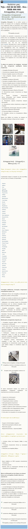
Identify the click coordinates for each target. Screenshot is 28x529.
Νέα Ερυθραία (5, 241)
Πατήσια (4, 265)
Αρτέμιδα (4, 196)
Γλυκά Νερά (4, 200)
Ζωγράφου (4, 256)
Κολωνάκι (4, 259)
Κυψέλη (3, 261)
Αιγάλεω (4, 183)
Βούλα (3, 218)
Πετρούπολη (4, 192)
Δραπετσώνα (5, 271)
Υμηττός (4, 269)
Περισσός (4, 245)
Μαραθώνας (4, 205)
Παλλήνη (4, 209)
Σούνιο (3, 228)
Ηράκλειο (4, 235)
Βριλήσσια (4, 231)
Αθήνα (3, 250)
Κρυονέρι (4, 237)
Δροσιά (3, 233)
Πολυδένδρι (4, 246)
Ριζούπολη (4, 267)
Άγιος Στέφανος (5, 230)
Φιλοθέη (4, 248)
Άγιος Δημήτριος (5, 215)
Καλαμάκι (4, 222)
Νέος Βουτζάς (5, 207)
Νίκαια (3, 274)
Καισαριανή (4, 258)
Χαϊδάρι (3, 194)
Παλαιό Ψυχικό (5, 243)
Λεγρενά (4, 224)
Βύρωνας (4, 252)
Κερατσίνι (4, 272)
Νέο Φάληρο (4, 226)
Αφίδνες (3, 185)
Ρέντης (3, 276)
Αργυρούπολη (5, 217)
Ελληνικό (4, 220)
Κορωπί (3, 204)
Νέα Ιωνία (4, 263)
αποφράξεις (5, 44)
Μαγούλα (4, 189)
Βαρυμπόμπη (5, 198)
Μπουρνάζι (4, 190)
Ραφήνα (3, 211)
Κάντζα (3, 202)
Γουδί (3, 254)
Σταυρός (4, 213)
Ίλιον (3, 187)
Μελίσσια (4, 239)
